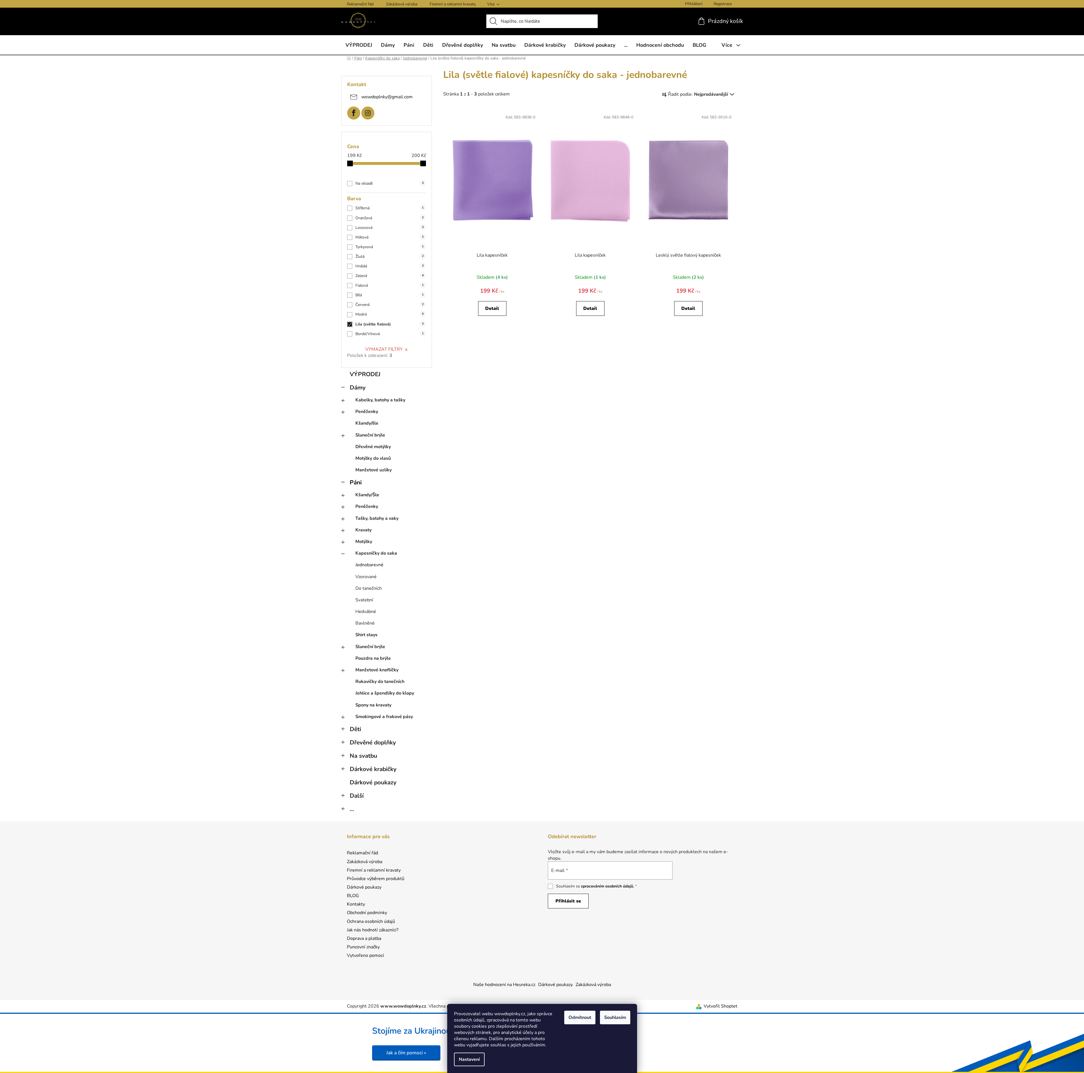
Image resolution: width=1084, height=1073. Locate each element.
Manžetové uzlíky (373, 470)
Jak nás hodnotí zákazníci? (372, 930)
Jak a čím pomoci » (406, 1052)
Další (357, 796)
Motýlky (363, 541)
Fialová (389, 285)
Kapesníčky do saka (376, 553)
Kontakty (356, 904)
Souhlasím (615, 1017)
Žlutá (389, 256)
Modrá (389, 314)
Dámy (358, 387)
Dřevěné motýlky (373, 447)
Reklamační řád (360, 4)
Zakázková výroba (401, 4)
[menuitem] (358, 45)
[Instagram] (367, 113)
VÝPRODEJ (365, 374)
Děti (355, 729)
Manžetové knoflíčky (376, 670)
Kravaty (363, 530)
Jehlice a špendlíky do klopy (384, 693)
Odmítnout (579, 1017)
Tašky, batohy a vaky (376, 518)
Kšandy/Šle (367, 495)
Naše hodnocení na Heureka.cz (504, 985)
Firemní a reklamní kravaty (453, 4)
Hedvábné (365, 611)
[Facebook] (353, 113)
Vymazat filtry (384, 349)
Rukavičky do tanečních (379, 681)
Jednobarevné (369, 565)
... (352, 809)
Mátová (389, 237)
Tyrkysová (389, 247)
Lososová (389, 227)
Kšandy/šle (366, 423)
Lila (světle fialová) (389, 324)
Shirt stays (366, 635)
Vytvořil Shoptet (720, 1006)
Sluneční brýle (370, 435)
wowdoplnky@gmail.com (387, 96)
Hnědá (389, 266)
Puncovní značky (363, 947)
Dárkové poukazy (373, 782)
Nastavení (469, 1059)
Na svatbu (363, 756)
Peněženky (366, 411)
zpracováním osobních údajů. (607, 886)
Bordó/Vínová (389, 334)
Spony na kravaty (373, 705)
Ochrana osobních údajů (371, 921)
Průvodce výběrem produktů (375, 879)
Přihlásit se (568, 901)
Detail (492, 308)
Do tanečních (368, 588)
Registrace (723, 4)
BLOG (353, 896)
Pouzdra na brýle (373, 658)
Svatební (364, 600)
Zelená (389, 275)
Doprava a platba (364, 938)
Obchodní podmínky (367, 913)
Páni (356, 482)
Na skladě (389, 183)
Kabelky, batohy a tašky (380, 400)
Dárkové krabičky (373, 769)
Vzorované (366, 577)
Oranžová (389, 218)
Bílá (389, 295)
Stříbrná (389, 208)
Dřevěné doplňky (373, 742)
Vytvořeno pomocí (365, 955)
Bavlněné (365, 623)
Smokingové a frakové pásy (384, 717)
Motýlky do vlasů (373, 458)
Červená (389, 304)
